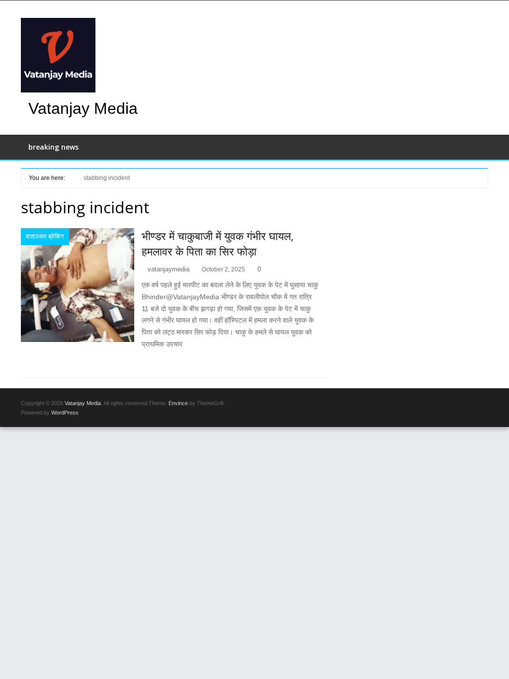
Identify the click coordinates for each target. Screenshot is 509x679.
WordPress (65, 413)
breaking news (53, 147)
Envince (178, 403)
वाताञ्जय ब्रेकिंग (45, 236)
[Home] (71, 177)
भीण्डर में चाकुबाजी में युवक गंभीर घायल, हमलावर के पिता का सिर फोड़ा (218, 243)
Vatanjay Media (83, 108)
